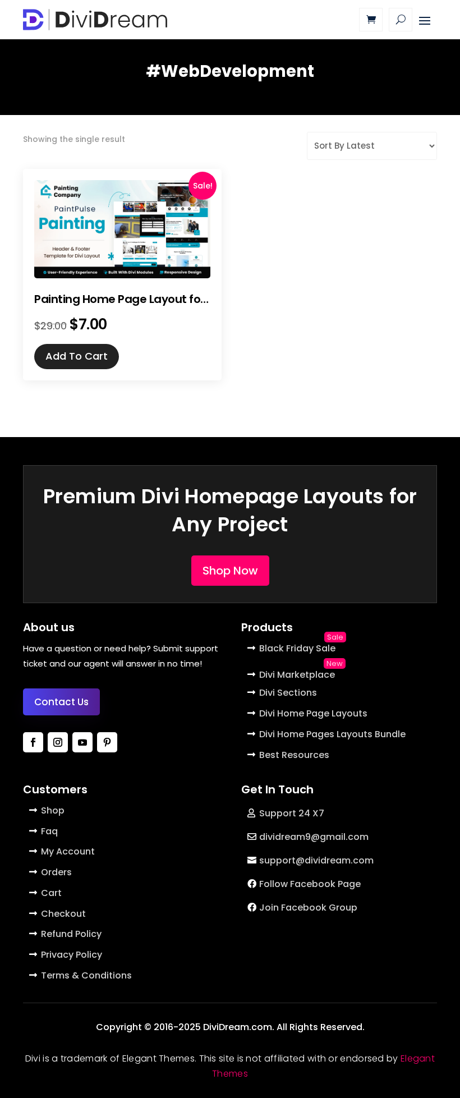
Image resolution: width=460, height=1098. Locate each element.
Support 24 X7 (291, 813)
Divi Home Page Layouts (313, 713)
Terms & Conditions (86, 975)
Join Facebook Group (308, 907)
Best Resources (294, 754)
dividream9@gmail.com (314, 836)
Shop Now (230, 570)
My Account (68, 851)
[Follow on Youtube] (82, 742)
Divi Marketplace (297, 674)
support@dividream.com (316, 860)
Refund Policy (71, 933)
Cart (51, 892)
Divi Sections (288, 692)
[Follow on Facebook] (33, 742)
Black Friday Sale (297, 648)
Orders (56, 872)
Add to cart (76, 356)
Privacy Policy (71, 954)
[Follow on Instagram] (58, 742)
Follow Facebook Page (310, 884)
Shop (53, 810)
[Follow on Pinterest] (107, 742)
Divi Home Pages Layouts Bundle (332, 734)
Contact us (61, 702)
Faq (49, 831)
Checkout (63, 913)
